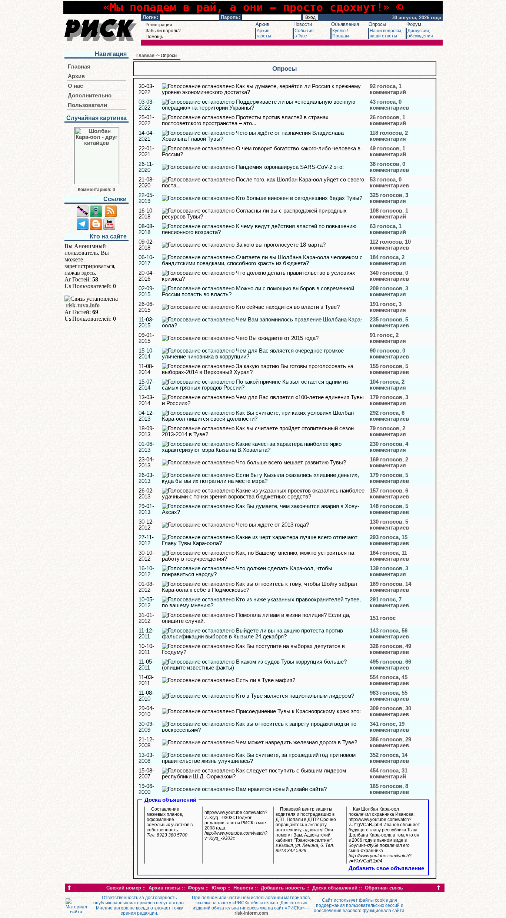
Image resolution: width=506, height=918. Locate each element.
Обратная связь (384, 888)
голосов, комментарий (388, 120)
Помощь (154, 36)
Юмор (219, 888)
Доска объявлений (334, 888)
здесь (88, 273)
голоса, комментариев (389, 105)
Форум (413, 24)
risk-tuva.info (83, 305)
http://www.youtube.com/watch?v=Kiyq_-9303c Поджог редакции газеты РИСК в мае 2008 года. (235, 825)
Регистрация (159, 24)
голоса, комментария (388, 260)
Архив (262, 24)
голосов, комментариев (389, 167)
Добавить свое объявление (386, 868)
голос (383, 618)
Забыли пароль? (163, 30)
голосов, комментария (389, 136)
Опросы (377, 24)
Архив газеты (164, 888)
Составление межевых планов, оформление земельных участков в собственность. (170, 822)
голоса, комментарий (388, 89)
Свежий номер (123, 888)
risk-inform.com (251, 913)
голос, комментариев (389, 602)
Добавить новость (283, 888)
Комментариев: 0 (96, 189)
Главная (79, 67)
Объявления (345, 24)
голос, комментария (388, 307)
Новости (302, 24)
